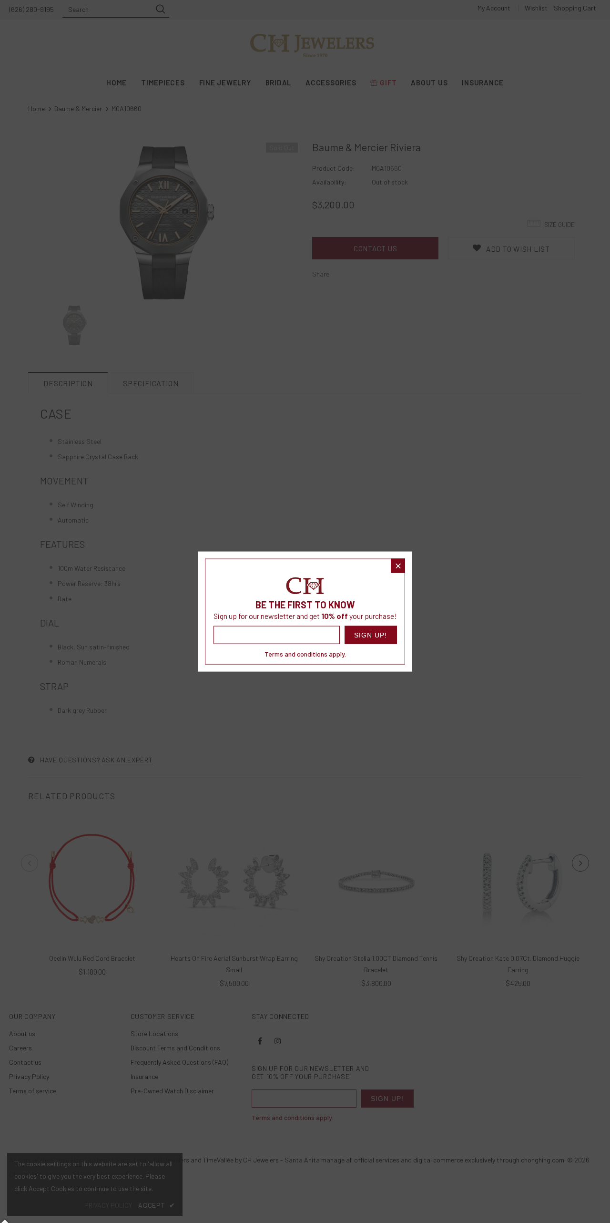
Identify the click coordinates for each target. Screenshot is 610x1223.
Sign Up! (370, 635)
